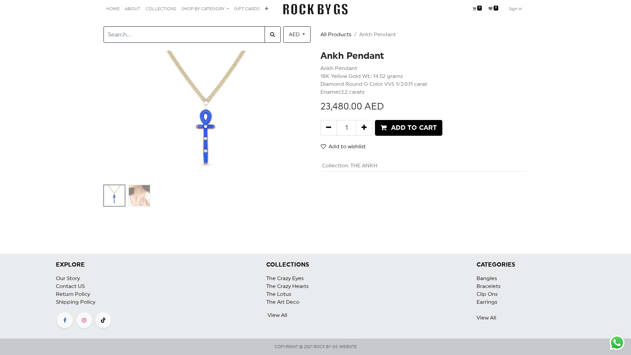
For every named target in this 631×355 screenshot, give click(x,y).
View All (277, 315)
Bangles (487, 278)
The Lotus (278, 294)
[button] (266, 9)
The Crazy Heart (286, 286)
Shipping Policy (75, 302)
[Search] (273, 34)
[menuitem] (113, 9)
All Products (335, 34)
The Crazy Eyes (285, 278)
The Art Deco (282, 302)
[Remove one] (328, 128)
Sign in (515, 9)
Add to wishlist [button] (347, 146)
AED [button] (295, 34)
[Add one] (364, 128)
